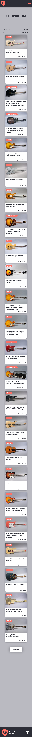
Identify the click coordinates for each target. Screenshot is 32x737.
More (16, 649)
